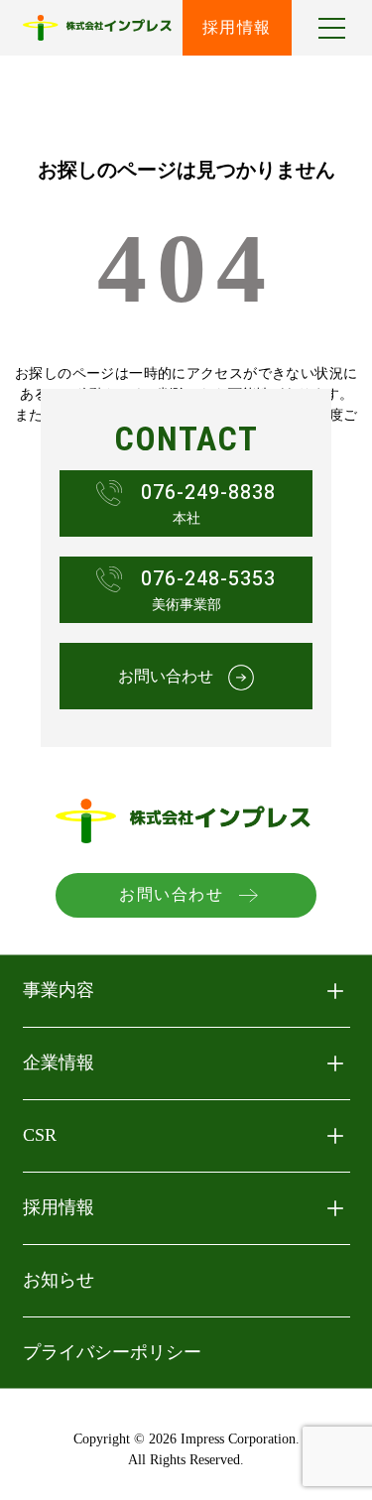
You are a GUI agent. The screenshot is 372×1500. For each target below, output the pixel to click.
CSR (40, 1135)
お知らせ (58, 1280)
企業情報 (58, 1062)
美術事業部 (208, 588)
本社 (208, 502)
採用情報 (237, 27)
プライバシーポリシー (112, 1352)
